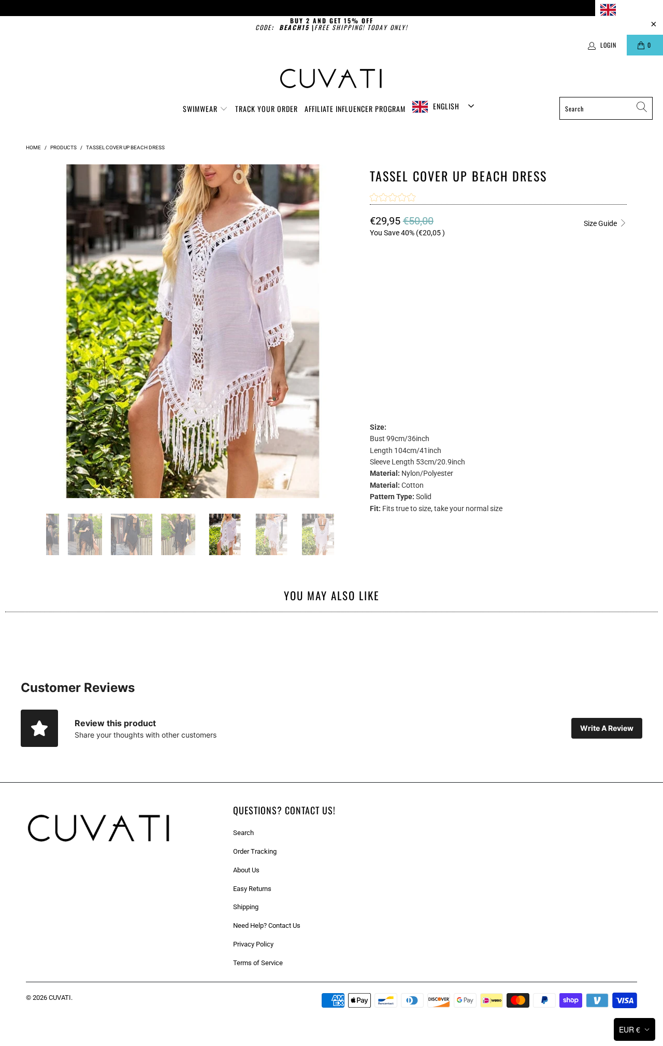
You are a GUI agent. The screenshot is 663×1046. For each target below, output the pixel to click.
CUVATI (60, 997)
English (631, 9)
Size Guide (601, 223)
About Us (246, 870)
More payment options (561, 381)
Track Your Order (266, 108)
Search (243, 833)
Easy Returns (252, 889)
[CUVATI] (332, 79)
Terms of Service (258, 963)
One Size (390, 317)
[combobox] (629, 9)
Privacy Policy (253, 944)
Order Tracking (255, 851)
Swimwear (201, 108)
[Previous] (35, 331)
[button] (392, 198)
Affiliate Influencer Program (355, 108)
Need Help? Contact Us (266, 925)
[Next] (349, 331)
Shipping (245, 907)
